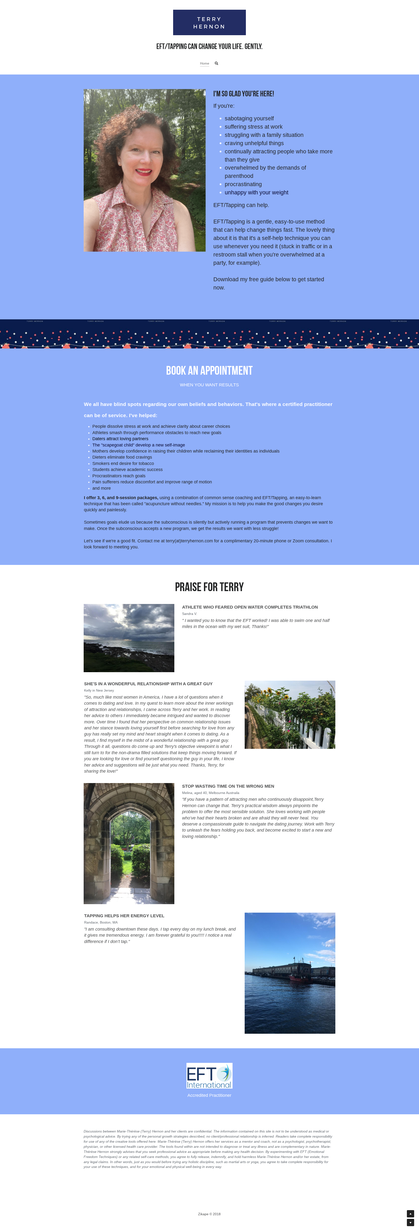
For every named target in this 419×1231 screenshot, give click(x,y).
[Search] (216, 63)
